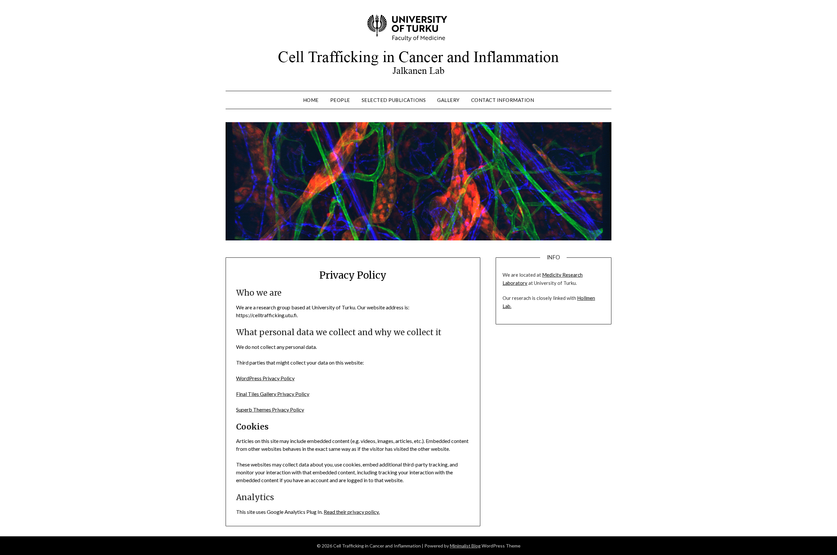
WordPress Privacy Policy (265, 378)
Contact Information (502, 100)
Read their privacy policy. (352, 512)
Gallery (448, 100)
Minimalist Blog (465, 545)
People (340, 100)
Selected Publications (394, 100)
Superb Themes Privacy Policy (270, 409)
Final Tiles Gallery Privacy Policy (272, 394)
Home (311, 100)
